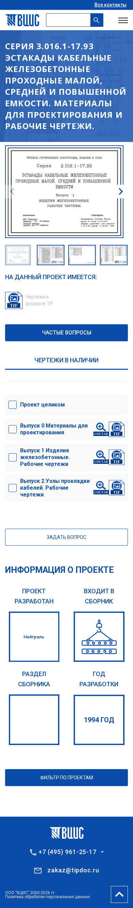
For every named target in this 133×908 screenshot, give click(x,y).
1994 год (99, 720)
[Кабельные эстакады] (34, 719)
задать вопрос (66, 537)
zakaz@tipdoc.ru (73, 870)
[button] (121, 191)
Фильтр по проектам (66, 777)
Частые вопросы (66, 332)
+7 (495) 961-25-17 (68, 852)
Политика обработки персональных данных (47, 896)
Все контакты (110, 4)
